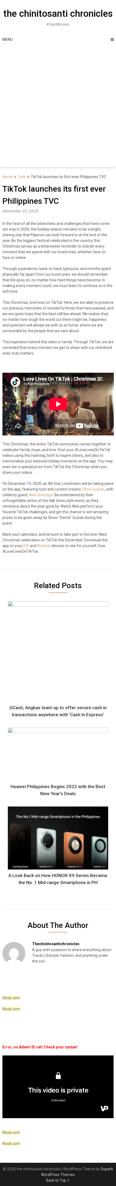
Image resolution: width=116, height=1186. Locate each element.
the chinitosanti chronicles (58, 13)
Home (7, 177)
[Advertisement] (58, 106)
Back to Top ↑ (58, 1180)
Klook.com (11, 998)
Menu (7, 39)
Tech (22, 177)
